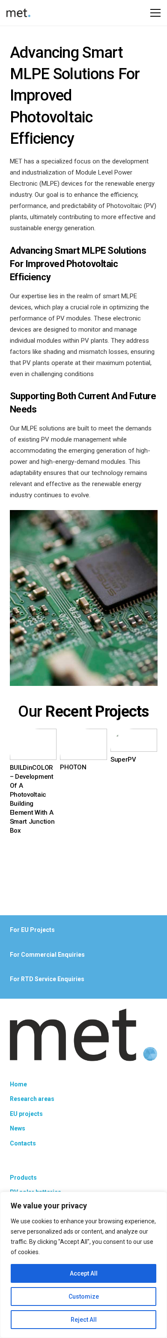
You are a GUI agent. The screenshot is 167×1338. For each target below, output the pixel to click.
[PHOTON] (83, 734)
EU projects (26, 1113)
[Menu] (155, 13)
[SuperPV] (134, 734)
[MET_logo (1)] (18, 13)
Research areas (32, 1098)
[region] (83, 1265)
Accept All (84, 1273)
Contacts (23, 1143)
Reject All (84, 1319)
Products (23, 1177)
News (17, 1128)
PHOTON (73, 767)
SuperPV (123, 759)
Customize (84, 1296)
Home (18, 1084)
